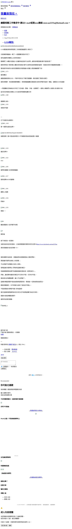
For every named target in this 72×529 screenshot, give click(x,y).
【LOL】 (14, 351)
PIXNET (23, 504)
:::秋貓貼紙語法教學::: (36, 477)
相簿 (5, 30)
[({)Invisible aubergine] (1, 402)
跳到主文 (3, 18)
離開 (10, 525)
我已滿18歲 (4, 525)
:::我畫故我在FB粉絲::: (36, 410)
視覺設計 (15, 27)
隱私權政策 (46, 504)
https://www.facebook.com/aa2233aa (47, 244)
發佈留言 (3, 368)
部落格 (6, 32)
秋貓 (2, 334)
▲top (2, 354)
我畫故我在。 (9, 13)
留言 (14, 344)
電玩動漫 (14, 349)
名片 (5, 35)
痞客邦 (10, 344)
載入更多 (3, 358)
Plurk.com (16, 455)
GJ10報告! (9, 42)
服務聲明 (52, 504)
